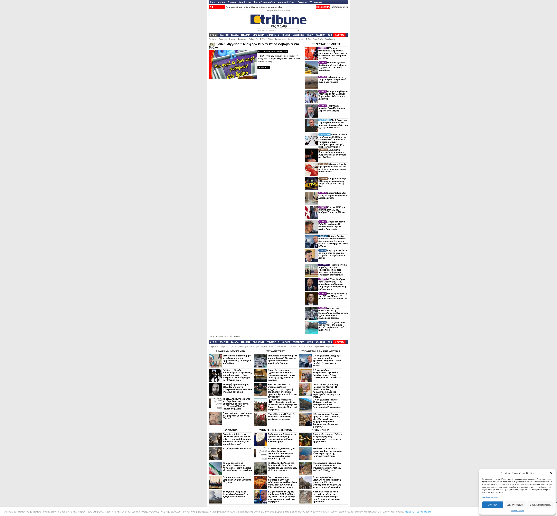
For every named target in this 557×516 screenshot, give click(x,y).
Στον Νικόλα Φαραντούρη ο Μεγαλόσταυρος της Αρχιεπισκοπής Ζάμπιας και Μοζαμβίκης (237, 359)
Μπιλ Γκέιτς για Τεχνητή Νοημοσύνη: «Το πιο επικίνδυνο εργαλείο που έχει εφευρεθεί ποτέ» (333, 124)
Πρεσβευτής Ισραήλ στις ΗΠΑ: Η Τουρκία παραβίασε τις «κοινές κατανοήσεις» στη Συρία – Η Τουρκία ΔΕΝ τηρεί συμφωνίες (282, 404)
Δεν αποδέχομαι (515, 505)
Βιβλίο (262, 39)
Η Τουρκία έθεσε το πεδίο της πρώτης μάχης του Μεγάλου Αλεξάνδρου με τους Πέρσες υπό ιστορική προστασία (326, 496)
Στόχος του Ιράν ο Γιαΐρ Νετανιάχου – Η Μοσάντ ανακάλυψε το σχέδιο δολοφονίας (331, 225)
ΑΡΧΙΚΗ (213, 34)
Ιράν (212, 2)
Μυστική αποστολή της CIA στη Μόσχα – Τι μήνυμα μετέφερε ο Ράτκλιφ (332, 296)
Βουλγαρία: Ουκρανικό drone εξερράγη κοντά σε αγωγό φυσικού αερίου (235, 494)
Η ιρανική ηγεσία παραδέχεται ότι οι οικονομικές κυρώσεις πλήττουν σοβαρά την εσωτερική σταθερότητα (332, 270)
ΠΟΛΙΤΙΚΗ (224, 34)
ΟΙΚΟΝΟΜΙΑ (258, 34)
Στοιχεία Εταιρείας (233, 336)
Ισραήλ (221, 2)
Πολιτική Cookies (517, 511)
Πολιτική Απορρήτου (217, 336)
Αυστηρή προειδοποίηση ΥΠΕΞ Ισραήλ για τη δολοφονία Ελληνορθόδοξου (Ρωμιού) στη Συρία (237, 388)
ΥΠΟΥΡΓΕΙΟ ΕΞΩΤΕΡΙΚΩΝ (275, 430)
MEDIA (310, 34)
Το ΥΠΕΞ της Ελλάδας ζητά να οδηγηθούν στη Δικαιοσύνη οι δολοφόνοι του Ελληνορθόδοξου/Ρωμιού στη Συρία (236, 404)
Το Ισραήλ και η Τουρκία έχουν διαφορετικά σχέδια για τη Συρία (332, 79)
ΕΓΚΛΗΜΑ (245, 34)
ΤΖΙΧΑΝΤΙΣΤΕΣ (275, 351)
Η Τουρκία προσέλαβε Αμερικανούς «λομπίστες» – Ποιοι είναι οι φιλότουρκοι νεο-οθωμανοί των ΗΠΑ (332, 53)
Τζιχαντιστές (316, 2)
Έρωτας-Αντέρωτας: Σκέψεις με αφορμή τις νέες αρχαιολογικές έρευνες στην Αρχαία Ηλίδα (327, 438)
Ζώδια (270, 39)
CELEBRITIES (298, 34)
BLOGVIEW (339, 34)
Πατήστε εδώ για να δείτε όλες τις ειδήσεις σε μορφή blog (254, 7)
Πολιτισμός (253, 39)
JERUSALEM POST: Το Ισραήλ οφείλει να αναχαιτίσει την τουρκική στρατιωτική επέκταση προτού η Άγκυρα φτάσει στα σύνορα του (282, 390)
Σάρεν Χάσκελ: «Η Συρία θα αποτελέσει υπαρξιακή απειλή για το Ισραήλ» (281, 416)
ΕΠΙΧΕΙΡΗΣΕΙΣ (273, 34)
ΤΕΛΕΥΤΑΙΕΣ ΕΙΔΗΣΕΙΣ (326, 44)
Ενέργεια (302, 2)
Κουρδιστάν (245, 2)
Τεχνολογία (318, 39)
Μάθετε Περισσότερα (418, 511)
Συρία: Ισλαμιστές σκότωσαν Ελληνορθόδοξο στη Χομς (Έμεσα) (237, 415)
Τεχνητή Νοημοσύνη (264, 2)
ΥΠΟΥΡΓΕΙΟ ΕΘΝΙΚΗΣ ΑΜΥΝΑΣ (320, 351)
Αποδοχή (492, 505)
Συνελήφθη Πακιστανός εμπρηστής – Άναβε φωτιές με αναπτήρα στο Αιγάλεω (332, 153)
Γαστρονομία (280, 39)
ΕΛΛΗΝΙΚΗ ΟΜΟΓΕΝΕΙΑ (231, 351)
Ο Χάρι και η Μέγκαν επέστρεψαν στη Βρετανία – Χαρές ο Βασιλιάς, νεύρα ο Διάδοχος (333, 95)
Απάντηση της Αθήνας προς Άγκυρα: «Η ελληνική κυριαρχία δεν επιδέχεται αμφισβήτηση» (282, 438)
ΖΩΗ (330, 34)
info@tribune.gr (339, 7)
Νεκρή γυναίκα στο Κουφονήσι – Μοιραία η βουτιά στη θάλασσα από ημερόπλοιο (332, 326)
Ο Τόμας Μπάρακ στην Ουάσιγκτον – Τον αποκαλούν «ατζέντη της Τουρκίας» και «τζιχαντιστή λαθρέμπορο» (332, 284)
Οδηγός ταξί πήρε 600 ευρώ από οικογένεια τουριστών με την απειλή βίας (332, 182)
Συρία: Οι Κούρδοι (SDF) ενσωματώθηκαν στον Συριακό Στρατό (332, 195)
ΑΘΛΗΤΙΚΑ (320, 34)
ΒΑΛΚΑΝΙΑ (231, 430)
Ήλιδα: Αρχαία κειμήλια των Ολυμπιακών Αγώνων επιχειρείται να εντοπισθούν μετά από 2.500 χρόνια (327, 467)
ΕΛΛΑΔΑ (235, 34)
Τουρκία (232, 2)
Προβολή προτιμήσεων (540, 505)
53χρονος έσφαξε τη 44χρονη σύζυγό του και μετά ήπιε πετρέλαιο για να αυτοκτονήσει (332, 168)
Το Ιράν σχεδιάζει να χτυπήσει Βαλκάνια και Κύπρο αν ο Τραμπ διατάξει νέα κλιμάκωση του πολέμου (237, 467)
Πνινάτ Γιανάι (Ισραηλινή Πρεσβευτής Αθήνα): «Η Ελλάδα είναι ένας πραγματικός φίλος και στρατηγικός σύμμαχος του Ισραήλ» (326, 390)
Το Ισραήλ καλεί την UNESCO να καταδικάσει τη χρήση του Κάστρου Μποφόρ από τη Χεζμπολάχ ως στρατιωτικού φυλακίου (327, 482)
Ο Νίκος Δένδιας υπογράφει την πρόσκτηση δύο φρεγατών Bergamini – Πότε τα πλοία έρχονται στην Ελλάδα (333, 241)
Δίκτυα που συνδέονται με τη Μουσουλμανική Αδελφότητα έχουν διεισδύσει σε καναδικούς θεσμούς (333, 313)
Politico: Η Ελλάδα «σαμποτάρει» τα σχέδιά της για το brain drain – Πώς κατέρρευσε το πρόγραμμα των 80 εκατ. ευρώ (237, 375)
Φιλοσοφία (242, 39)
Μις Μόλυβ (278, 26)
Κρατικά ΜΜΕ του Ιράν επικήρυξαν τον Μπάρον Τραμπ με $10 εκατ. (332, 209)
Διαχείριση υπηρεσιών (490, 497)
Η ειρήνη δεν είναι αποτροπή (237, 448)
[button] (551, 473)
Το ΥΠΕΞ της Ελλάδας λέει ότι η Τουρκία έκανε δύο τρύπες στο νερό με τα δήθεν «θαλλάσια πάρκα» (282, 467)
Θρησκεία (223, 39)
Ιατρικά (301, 39)
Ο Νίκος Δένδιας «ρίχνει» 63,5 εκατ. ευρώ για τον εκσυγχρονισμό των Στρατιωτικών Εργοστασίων (327, 403)
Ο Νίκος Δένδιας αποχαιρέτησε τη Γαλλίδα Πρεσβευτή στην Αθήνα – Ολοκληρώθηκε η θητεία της (327, 374)
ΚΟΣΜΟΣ (286, 34)
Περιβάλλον (330, 39)
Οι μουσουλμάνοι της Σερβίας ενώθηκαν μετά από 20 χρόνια (237, 479)
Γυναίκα (291, 39)
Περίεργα (213, 39)
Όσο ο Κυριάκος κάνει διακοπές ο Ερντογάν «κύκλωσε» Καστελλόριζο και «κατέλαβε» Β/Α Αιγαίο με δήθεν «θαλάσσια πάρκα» (282, 482)
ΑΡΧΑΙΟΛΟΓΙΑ (321, 430)
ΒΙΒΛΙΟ (212, 44)
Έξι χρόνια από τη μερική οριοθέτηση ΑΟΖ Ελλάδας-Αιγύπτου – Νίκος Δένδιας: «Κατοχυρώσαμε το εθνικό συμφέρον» (281, 496)
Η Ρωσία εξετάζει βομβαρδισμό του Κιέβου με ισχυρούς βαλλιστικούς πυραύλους (332, 66)
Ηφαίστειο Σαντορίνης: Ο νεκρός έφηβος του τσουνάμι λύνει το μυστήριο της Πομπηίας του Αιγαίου (327, 452)
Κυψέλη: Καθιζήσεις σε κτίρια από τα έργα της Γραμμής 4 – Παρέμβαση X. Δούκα (332, 254)
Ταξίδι (308, 39)
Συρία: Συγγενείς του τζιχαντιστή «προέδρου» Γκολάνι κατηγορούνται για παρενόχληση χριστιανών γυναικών (281, 375)
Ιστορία (232, 39)
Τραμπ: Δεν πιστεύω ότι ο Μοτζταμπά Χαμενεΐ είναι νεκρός (331, 108)
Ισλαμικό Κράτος (286, 2)
